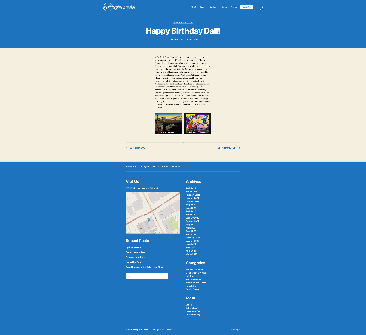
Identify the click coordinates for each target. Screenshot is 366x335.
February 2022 (193, 237)
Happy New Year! (134, 262)
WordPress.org (193, 314)
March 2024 (191, 191)
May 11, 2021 (193, 39)
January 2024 (192, 198)
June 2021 (191, 244)
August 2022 (192, 224)
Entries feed (192, 308)
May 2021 (190, 247)
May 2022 (190, 228)
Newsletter (191, 286)
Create (202, 7)
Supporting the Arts (135, 252)
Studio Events (192, 289)
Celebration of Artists (183, 22)
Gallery (224, 7)
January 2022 (192, 241)
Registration (246, 7)
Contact (234, 7)
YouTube (175, 166)
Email (156, 166)
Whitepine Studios (140, 330)
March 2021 (191, 254)
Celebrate (213, 7)
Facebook (131, 166)
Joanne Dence (178, 39)
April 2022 (191, 231)
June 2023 (191, 208)
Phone (164, 166)
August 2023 (192, 205)
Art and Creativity (194, 269)
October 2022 (192, 221)
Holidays (190, 276)
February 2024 (193, 195)
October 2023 (192, 201)
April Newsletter (134, 247)
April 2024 (191, 188)
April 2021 (191, 251)
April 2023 (191, 211)
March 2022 (191, 234)
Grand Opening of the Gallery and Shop (144, 267)
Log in (189, 305)
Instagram (144, 166)
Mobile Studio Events (196, 283)
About (193, 7)
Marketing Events (194, 279)
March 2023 (191, 214)
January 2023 (192, 218)
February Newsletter (136, 257)
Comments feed (193, 311)
